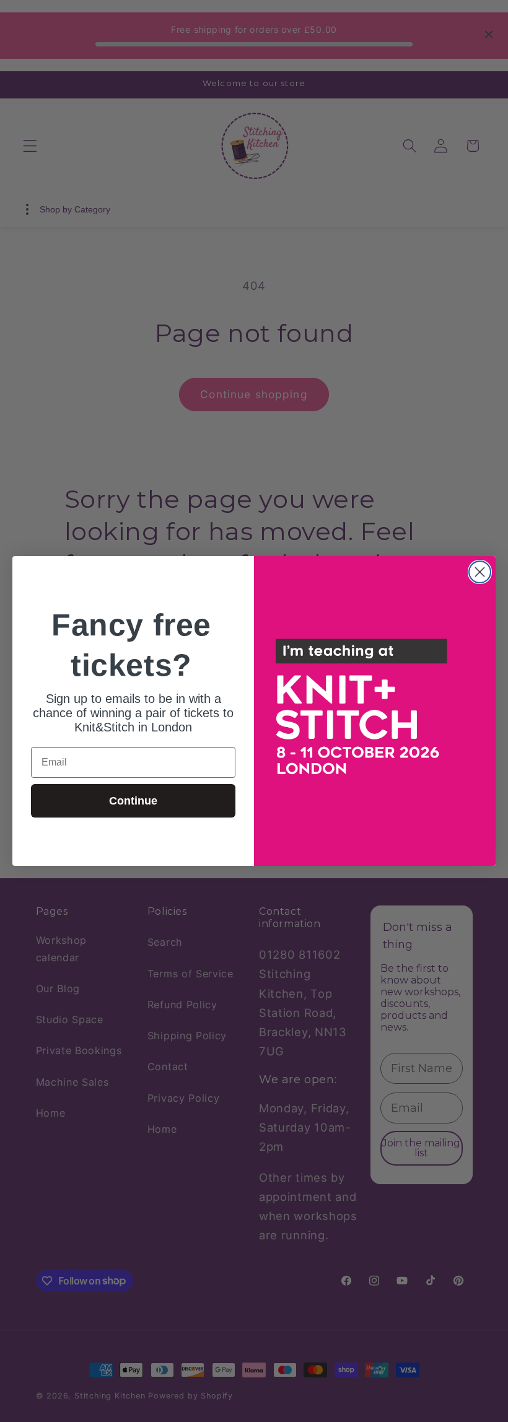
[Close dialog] (480, 572)
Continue (133, 801)
